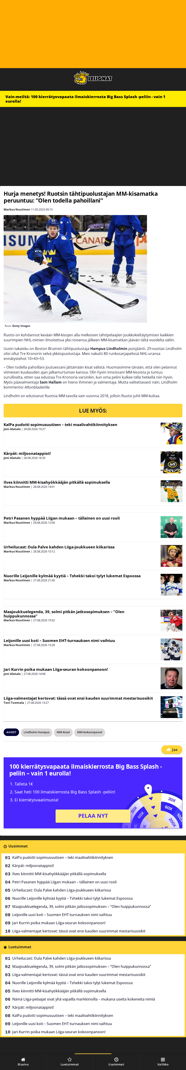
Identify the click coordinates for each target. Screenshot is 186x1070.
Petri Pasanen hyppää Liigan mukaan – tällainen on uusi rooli (62, 518)
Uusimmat (18, 846)
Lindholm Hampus (36, 732)
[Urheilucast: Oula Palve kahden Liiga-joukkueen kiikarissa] (171, 556)
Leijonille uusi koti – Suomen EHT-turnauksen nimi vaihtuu (59, 640)
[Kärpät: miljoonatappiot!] (171, 462)
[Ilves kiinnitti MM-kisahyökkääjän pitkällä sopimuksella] (171, 491)
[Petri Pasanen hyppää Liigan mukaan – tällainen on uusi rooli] (171, 527)
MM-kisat (63, 732)
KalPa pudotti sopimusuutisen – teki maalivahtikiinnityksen (60, 424)
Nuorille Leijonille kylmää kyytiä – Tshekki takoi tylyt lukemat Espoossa (72, 575)
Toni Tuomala (14, 703)
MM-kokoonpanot (89, 732)
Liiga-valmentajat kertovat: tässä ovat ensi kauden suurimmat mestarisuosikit (78, 698)
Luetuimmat (19, 946)
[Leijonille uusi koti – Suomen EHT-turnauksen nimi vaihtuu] (171, 649)
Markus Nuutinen (17, 209)
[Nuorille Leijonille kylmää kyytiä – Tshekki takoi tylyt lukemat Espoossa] (171, 585)
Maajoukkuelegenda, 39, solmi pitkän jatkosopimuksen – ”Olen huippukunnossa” (64, 614)
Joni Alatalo (12, 429)
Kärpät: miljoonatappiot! (27, 453)
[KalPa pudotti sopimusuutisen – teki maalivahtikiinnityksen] (171, 433)
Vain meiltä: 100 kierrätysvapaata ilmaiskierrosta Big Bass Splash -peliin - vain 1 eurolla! (85, 99)
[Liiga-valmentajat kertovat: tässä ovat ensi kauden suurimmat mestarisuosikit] (171, 707)
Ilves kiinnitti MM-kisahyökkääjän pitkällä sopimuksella (57, 482)
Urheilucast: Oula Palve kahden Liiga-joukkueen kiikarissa (59, 547)
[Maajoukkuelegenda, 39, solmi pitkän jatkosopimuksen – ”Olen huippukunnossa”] (171, 621)
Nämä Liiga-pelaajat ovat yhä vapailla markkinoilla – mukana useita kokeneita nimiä (83, 999)
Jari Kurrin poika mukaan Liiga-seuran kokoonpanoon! (56, 669)
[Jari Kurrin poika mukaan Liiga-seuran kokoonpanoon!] (171, 678)
